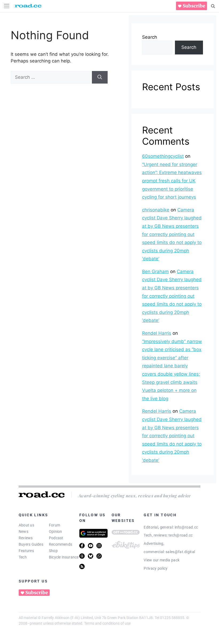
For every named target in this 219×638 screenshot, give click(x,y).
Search (149, 37)
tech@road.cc (181, 535)
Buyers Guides (31, 544)
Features (26, 551)
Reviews (26, 538)
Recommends (60, 544)
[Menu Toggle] (6, 6)
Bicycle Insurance (64, 557)
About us (26, 525)
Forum (54, 525)
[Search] (213, 6)
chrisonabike (155, 209)
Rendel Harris (156, 333)
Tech (23, 557)
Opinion (55, 531)
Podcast (56, 538)
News (23, 531)
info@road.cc (186, 527)
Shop (53, 551)
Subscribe (194, 6)
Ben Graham (155, 271)
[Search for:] (51, 77)
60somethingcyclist (163, 156)
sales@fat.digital (180, 552)
